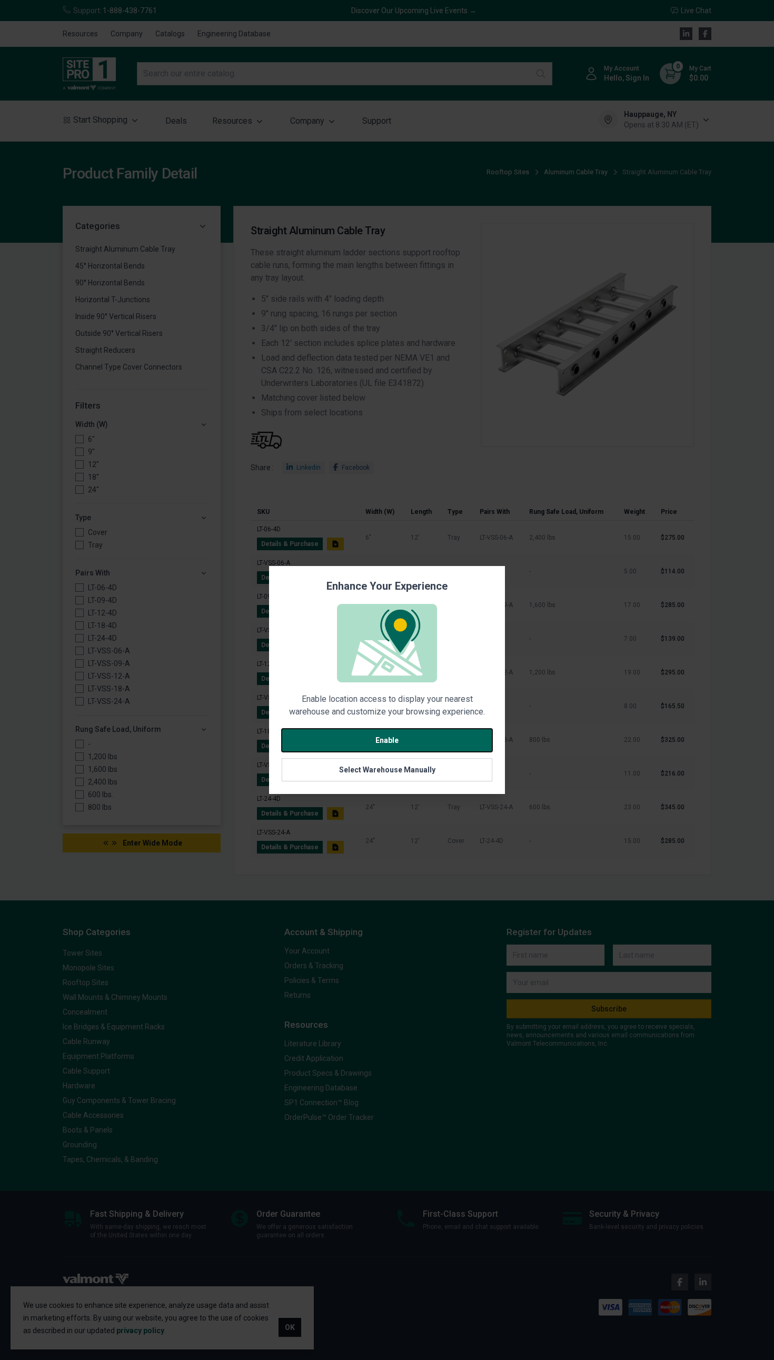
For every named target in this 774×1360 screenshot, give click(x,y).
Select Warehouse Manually (387, 770)
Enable (387, 740)
